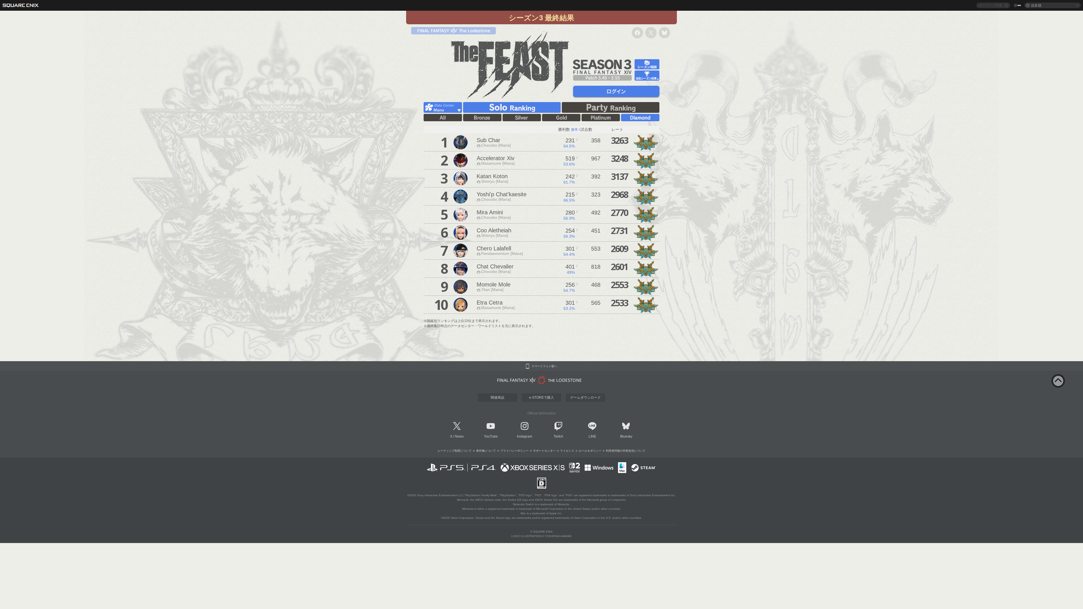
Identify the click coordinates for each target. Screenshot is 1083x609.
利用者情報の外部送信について (625, 450)
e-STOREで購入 (541, 398)
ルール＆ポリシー (590, 450)
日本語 (1036, 5)
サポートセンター (544, 450)
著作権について (486, 450)
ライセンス (567, 450)
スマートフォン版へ (544, 366)
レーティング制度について (455, 450)
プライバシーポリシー (514, 450)
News (459, 436)
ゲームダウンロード (585, 398)
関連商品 (497, 398)
